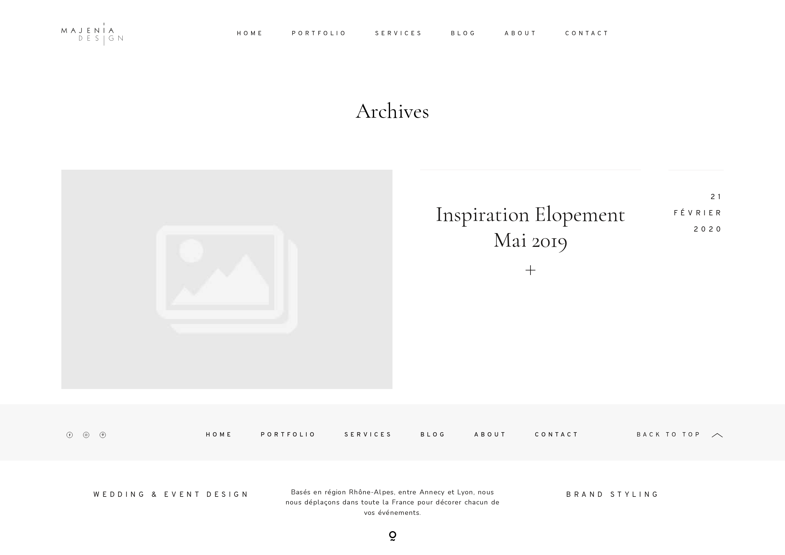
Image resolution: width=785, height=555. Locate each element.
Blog (464, 34)
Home (250, 34)
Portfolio (319, 34)
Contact (587, 34)
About (521, 34)
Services (399, 34)
